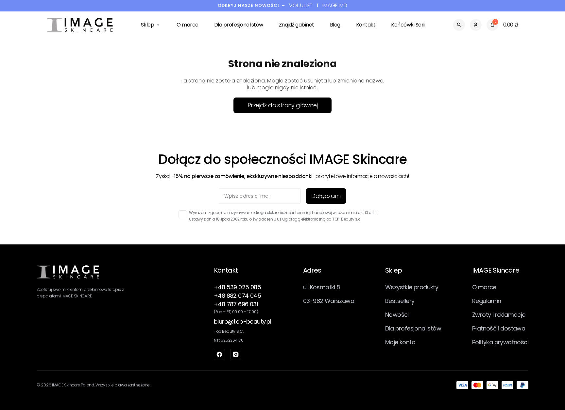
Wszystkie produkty (411, 287)
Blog (335, 24)
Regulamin (486, 301)
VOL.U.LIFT (301, 5)
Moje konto (400, 342)
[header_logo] (80, 25)
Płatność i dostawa (498, 328)
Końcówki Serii (408, 24)
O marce (187, 24)
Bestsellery (399, 301)
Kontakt (366, 24)
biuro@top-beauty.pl (242, 321)
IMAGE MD (334, 5)
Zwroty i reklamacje (498, 315)
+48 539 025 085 (237, 287)
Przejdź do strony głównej (282, 105)
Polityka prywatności (500, 342)
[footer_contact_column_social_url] (219, 354)
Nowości (397, 315)
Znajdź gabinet (296, 24)
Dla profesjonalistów (238, 24)
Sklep (147, 24)
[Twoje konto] (476, 25)
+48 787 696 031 (236, 304)
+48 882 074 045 (237, 296)
